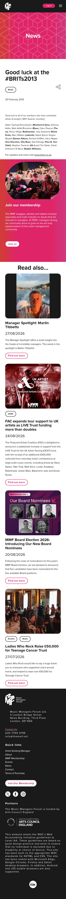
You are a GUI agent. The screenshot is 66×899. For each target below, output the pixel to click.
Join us (12, 244)
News (10, 89)
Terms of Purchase (15, 773)
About (8, 754)
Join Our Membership (21, 783)
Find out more (16, 355)
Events (11, 638)
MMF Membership (15, 758)
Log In (48, 6)
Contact (9, 769)
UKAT (10, 413)
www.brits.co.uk (42, 155)
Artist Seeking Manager (17, 751)
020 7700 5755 (15, 733)
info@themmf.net (16, 736)
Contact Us (11, 729)
